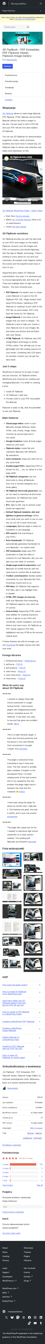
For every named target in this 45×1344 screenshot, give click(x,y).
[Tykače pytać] (27, 27)
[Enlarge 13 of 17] (39, 896)
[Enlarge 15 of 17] (39, 926)
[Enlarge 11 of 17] (39, 867)
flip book (31, 1133)
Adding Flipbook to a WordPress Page (10, 1038)
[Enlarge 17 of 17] (39, 961)
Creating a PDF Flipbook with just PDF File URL (13, 1047)
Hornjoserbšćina (15, 1311)
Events (27, 1272)
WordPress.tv (9, 1281)
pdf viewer (38, 1138)
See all (40, 1185)
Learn (4, 1268)
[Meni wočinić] (41, 3)
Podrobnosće (11, 75)
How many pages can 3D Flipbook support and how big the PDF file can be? (14, 1003)
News (4, 1252)
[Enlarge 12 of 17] (39, 878)
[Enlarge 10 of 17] (39, 856)
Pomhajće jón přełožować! (25, 19)
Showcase (28, 1248)
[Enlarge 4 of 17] (18, 896)
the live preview (23, 216)
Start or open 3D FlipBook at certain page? (13, 1056)
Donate (28, 1276)
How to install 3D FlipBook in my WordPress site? (14, 993)
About (5, 1248)
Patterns (27, 1260)
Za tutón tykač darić (11, 1233)
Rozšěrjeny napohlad (11, 1145)
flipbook (39, 1133)
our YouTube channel (21, 219)
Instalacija (9, 87)
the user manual (19, 227)
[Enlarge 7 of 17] (18, 940)
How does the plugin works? (15, 985)
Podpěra (8, 100)
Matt (5, 1292)
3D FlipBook (7, 113)
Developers (7, 1276)
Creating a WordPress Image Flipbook (12, 1029)
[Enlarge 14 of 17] (39, 911)
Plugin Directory (8, 11)
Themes (27, 1252)
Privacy (5, 1260)
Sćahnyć (7, 66)
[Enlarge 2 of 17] (18, 872)
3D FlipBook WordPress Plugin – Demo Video (22, 210)
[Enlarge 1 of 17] (18, 856)
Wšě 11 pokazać (36, 1128)
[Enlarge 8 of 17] (18, 951)
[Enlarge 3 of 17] (18, 884)
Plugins (27, 1256)
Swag (27, 1281)
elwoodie (32, 842)
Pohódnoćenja (11, 81)
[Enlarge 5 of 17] (18, 907)
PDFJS (19, 664)
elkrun (16, 724)
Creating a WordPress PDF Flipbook (18, 1021)
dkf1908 (23, 749)
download (10, 645)
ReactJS (22, 671)
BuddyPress (8, 1301)
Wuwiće (8, 93)
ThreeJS (21, 678)
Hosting (5, 1256)
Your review (7, 1185)
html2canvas (30, 661)
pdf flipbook (27, 1138)
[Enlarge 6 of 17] (18, 923)
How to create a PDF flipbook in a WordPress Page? (15, 1013)
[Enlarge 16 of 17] (39, 944)
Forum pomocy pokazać (13, 1212)
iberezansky (12, 60)
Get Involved (29, 1268)
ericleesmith (12, 816)
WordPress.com (10, 1288)
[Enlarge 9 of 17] (18, 962)
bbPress (7, 1297)
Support (5, 1272)
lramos (22, 791)
